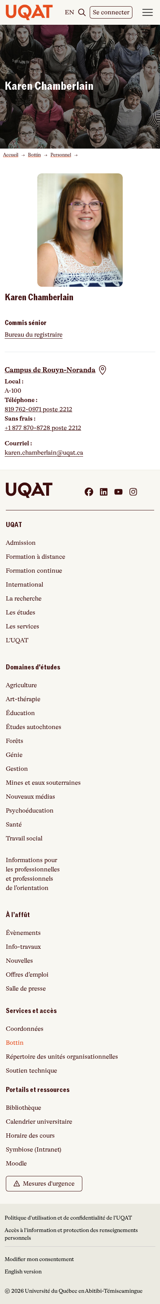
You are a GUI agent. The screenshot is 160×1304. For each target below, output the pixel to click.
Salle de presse (26, 988)
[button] (56, 370)
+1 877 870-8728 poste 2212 (43, 427)
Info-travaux (23, 946)
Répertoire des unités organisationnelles (62, 1056)
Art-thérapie (23, 699)
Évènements (23, 932)
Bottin (34, 154)
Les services (22, 626)
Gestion (17, 768)
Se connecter (112, 14)
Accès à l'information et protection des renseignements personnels (71, 1234)
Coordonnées (24, 1028)
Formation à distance (35, 556)
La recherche (24, 598)
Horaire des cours (30, 1135)
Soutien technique (31, 1070)
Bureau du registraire (34, 334)
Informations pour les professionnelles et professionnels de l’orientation (33, 874)
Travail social (24, 838)
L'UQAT (17, 640)
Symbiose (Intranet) (33, 1149)
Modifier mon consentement (39, 1259)
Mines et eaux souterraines (43, 782)
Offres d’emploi (27, 974)
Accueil (10, 154)
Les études (20, 612)
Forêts (14, 741)
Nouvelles (19, 960)
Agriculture (21, 685)
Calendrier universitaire (39, 1121)
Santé (14, 824)
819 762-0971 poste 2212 (38, 409)
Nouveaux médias (30, 796)
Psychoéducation (30, 810)
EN (69, 12)
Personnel (60, 154)
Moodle (16, 1163)
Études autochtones (33, 727)
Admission (21, 542)
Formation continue (34, 570)
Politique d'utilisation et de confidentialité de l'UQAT (68, 1218)
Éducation (20, 713)
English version (23, 1271)
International (24, 584)
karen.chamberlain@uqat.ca (44, 452)
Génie (14, 754)
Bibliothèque (23, 1107)
